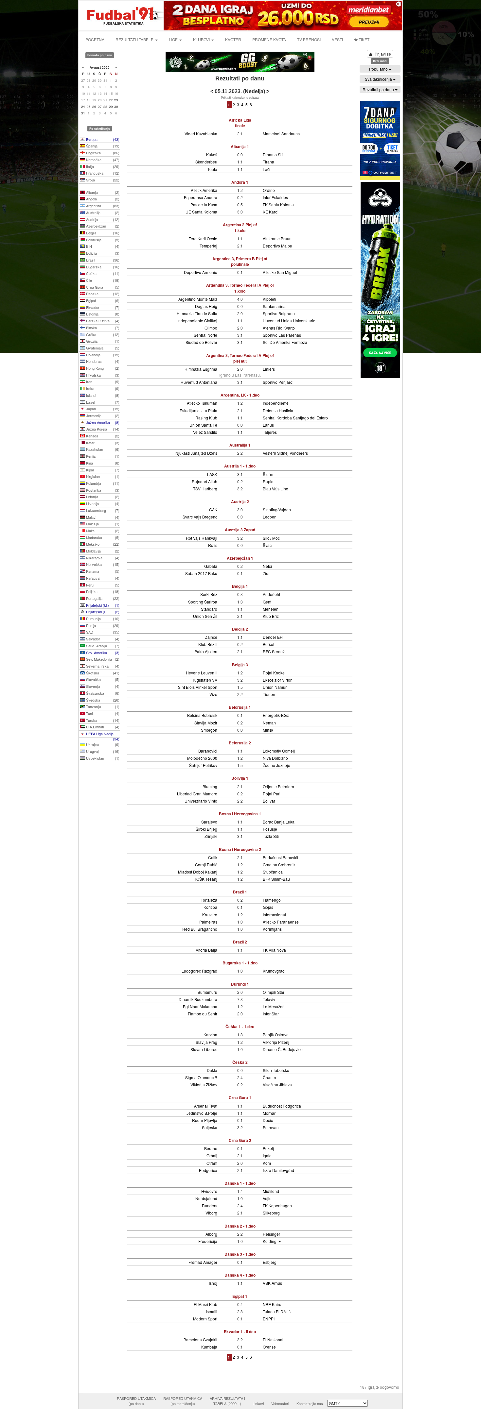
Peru (102, 584)
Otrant (211, 1163)
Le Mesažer (273, 1006)
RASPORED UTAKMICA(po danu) (136, 1401)
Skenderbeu (206, 161)
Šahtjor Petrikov (203, 765)
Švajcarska (102, 693)
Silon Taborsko (276, 1070)
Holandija (102, 354)
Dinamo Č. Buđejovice (283, 1049)
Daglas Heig (206, 306)
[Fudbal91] (121, 15)
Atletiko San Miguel (280, 272)
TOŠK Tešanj (205, 879)
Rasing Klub (206, 417)
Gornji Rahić (206, 864)
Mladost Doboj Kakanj (197, 871)
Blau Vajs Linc (275, 488)
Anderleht (271, 594)
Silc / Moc (271, 538)
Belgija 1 (240, 586)
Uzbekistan (102, 758)
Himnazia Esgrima (201, 369)
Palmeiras (208, 922)
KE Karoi (270, 211)
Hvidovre (209, 1191)
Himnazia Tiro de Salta (197, 313)
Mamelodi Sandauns (281, 133)
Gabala (210, 566)
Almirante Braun (277, 238)
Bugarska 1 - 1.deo (240, 963)
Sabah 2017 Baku (201, 573)
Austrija (102, 219)
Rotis (212, 545)
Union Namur (275, 687)
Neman (269, 722)
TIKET (363, 39)
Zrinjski (211, 836)
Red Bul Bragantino (199, 929)
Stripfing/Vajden (277, 509)
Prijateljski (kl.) (102, 605)
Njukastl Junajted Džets (196, 453)
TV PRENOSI (309, 39)
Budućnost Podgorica (282, 1106)
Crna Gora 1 (240, 1097)
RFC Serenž (274, 651)
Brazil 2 (240, 942)
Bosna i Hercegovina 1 (240, 814)
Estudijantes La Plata (198, 410)
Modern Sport (205, 1318)
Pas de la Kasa (203, 204)
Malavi (102, 517)
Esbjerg (269, 1262)
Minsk (268, 730)
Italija (102, 166)
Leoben (269, 516)
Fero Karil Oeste (202, 238)
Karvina (210, 1034)
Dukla (212, 1070)
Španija (102, 145)
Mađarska (102, 537)
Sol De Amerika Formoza (285, 342)
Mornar (269, 1113)
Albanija (102, 192)
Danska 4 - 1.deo (240, 1275)
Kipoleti (269, 299)
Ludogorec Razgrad (199, 971)
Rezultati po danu (379, 89)
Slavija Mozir (205, 722)
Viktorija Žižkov (203, 1084)
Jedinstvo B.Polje (202, 1113)
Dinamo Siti (273, 154)
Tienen (269, 694)
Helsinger (271, 1234)
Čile (102, 280)
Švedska (102, 700)
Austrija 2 (240, 501)
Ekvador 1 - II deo (240, 1331)
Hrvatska (102, 375)
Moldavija (102, 550)
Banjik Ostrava (276, 1034)
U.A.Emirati (102, 726)
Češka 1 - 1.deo (239, 1026)
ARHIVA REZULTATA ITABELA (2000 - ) (227, 1401)
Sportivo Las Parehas (282, 335)
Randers (209, 1205)
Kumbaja (209, 1347)
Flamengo (272, 900)
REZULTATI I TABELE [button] (135, 39)
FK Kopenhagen (277, 1205)
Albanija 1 (240, 146)
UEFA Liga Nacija (102, 734)
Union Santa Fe (203, 425)
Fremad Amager (202, 1262)
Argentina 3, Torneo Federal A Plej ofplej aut (240, 358)
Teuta (212, 169)
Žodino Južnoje (276, 765)
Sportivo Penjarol (278, 382)
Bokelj (268, 1148)
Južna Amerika (102, 422)
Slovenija (102, 686)
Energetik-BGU (276, 715)
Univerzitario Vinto (201, 801)
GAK (213, 509)
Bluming (210, 786)
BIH (102, 246)
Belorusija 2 (240, 743)
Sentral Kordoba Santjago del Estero (295, 417)
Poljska (102, 591)
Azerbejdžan (102, 226)
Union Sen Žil (205, 616)
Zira (266, 573)
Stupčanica (273, 871)
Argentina (102, 205)
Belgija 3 (240, 665)
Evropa (102, 139)
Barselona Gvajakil (200, 1339)
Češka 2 (240, 1062)
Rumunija (102, 618)
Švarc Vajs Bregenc (200, 516)
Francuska (102, 173)
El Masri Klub (205, 1304)
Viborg (211, 1212)
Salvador (102, 638)
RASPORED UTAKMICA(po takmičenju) (182, 1401)
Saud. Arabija (102, 645)
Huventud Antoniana (199, 382)
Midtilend (271, 1191)
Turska (102, 720)
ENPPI (269, 1318)
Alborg (211, 1234)
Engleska (102, 152)
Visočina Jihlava (277, 1084)
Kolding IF (272, 1241)
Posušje (270, 829)
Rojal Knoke (274, 672)
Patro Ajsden (205, 651)
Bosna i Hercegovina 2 (240, 849)
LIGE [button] (174, 39)
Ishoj (213, 1283)
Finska (102, 327)
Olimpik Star (273, 992)
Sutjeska (209, 1127)
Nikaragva (102, 557)
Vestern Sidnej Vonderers (285, 453)
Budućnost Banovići (280, 857)
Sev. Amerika (102, 652)
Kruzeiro (209, 914)
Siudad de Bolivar (201, 342)
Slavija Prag (206, 1042)
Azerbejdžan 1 (240, 558)
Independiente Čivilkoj (197, 320)
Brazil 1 (240, 892)
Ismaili (211, 1311)
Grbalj (211, 1155)
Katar (102, 442)
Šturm (268, 474)
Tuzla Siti (271, 836)
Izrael (102, 402)
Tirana (268, 161)
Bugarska (102, 266)
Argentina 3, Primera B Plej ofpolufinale (239, 261)
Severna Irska (102, 666)
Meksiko (102, 544)
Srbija (102, 179)
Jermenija (102, 415)
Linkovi (258, 1403)
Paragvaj (102, 578)
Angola (102, 198)
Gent (267, 601)
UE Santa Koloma (201, 211)
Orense (269, 1347)
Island (102, 395)
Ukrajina (102, 744)
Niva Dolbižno (275, 758)
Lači (266, 169)
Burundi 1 (240, 984)
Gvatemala (102, 347)
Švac (267, 545)
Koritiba (210, 907)
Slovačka (102, 679)
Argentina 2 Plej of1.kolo (240, 227)
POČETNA (94, 39)
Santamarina (274, 306)
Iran (102, 381)
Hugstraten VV (204, 680)
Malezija (102, 523)
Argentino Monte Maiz (197, 299)
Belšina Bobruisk (202, 715)
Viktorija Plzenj (276, 1042)
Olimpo (211, 328)
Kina (102, 463)
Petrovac (270, 1127)
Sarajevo (209, 821)
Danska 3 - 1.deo (240, 1254)
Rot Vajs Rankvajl (201, 538)
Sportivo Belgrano (279, 313)
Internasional (274, 914)
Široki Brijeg (206, 829)
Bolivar (269, 801)
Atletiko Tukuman (202, 403)
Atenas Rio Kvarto (279, 328)
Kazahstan (102, 449)
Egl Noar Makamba (200, 1006)
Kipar (102, 469)
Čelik (212, 857)
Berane (210, 1148)
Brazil (102, 260)
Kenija (102, 456)
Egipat (102, 300)
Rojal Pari (271, 793)
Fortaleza (209, 900)
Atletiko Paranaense (281, 922)
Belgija (102, 232)
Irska (102, 388)
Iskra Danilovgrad (278, 1170)
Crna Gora (102, 287)
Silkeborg (271, 1212)
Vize (213, 694)
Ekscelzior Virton (278, 680)
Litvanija (102, 503)
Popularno (379, 69)
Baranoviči (207, 751)
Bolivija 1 (239, 778)
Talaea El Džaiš (277, 1311)
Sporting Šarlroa (202, 601)
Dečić (268, 1120)
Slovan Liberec (203, 1049)
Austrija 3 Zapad (240, 530)
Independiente (276, 403)
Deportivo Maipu (277, 245)
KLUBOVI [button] (202, 39)
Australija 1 (240, 445)
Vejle (267, 1198)
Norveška (102, 564)
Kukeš (211, 154)
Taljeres (270, 432)
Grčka (102, 334)
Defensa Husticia (278, 410)
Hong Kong (102, 368)
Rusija (102, 625)
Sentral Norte (205, 335)
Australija (102, 212)
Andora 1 (239, 182)
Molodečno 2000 (202, 758)
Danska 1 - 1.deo (240, 1183)
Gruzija (102, 341)
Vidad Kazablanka (201, 133)
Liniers (269, 369)
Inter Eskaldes (275, 197)
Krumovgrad (274, 971)
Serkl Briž (208, 594)
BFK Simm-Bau (276, 879)
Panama (102, 571)
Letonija (102, 496)
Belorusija (102, 239)
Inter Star (271, 1013)
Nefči (267, 566)
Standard (209, 609)
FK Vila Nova (274, 950)
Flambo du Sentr (202, 1013)
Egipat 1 (239, 1296)
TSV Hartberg (205, 488)
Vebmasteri (280, 1403)
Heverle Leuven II (201, 672)
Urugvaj (102, 751)
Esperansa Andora (200, 197)
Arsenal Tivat (205, 1106)
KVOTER (233, 39)
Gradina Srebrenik (279, 864)
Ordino (269, 190)
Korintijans (272, 929)
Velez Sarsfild (205, 432)
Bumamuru (207, 992)
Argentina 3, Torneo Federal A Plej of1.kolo (240, 288)
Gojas (268, 907)
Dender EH (273, 637)
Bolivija (102, 253)
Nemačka (102, 159)
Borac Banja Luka (278, 821)
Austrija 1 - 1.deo (240, 466)
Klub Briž (271, 616)
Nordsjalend (206, 1198)
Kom (267, 1163)
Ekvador (102, 307)
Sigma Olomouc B (201, 1077)
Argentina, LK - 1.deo (240, 395)
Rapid (268, 481)
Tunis (102, 713)
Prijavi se (383, 54)
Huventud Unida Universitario (289, 320)
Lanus (268, 425)
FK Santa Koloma (278, 204)
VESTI (337, 39)
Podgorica (208, 1170)
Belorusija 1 (240, 707)
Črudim (269, 1077)
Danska (102, 293)
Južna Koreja (102, 429)
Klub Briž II (207, 644)
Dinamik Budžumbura (198, 999)
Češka (102, 273)
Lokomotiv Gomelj (279, 751)
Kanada (102, 435)
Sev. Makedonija (102, 659)
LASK (212, 474)
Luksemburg (102, 510)
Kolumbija (102, 483)
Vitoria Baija (206, 950)
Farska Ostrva (102, 320)
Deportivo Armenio (200, 272)
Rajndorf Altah (204, 481)
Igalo (267, 1155)
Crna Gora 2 (240, 1140)
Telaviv (269, 999)
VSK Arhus (272, 1283)
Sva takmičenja (379, 79)
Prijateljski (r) (102, 611)
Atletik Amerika (204, 190)
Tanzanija (102, 706)
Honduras (102, 361)
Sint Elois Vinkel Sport (197, 687)
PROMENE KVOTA (269, 39)
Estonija (102, 313)
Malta (102, 530)
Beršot (268, 644)
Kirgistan (102, 476)
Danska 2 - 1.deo (240, 1226)
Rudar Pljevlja (204, 1120)
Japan (102, 408)
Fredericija (207, 1241)
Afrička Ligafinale (240, 122)
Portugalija (102, 598)
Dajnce (211, 637)
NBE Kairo (272, 1304)
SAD (102, 632)
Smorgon (209, 730)
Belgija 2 (240, 629)
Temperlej (208, 245)
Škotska (102, 672)
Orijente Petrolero (278, 786)
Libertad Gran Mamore (197, 793)
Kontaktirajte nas (309, 1403)
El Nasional (273, 1339)
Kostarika (102, 490)
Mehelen (270, 609)
